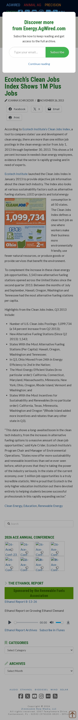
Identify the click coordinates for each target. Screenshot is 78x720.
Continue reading (39, 64)
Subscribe (57, 52)
